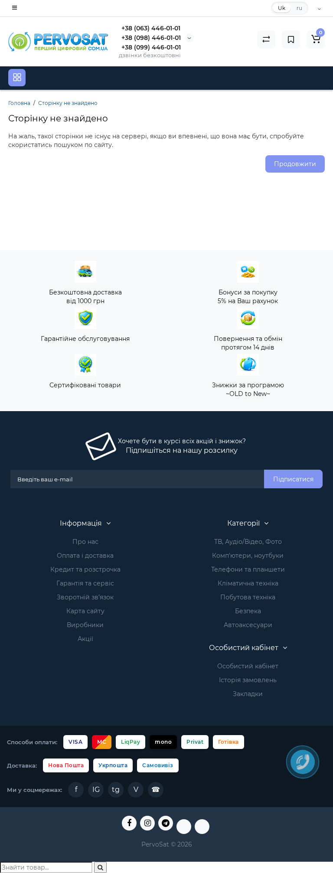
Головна (19, 103)
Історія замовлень (248, 680)
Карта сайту (85, 611)
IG (96, 789)
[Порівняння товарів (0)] (266, 39)
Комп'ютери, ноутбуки (248, 555)
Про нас (85, 542)
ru (299, 8)
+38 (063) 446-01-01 (150, 28)
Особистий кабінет (247, 666)
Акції (85, 639)
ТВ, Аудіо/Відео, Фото (248, 542)
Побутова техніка (247, 597)
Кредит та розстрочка (85, 569)
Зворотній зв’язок (85, 597)
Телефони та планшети (248, 569)
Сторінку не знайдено (68, 103)
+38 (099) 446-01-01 (151, 47)
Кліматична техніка (248, 583)
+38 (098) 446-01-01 (151, 38)
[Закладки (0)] (291, 39)
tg (116, 789)
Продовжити (295, 164)
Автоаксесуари (248, 625)
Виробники (85, 625)
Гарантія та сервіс (85, 583)
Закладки (248, 694)
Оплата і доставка (85, 555)
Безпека (248, 611)
